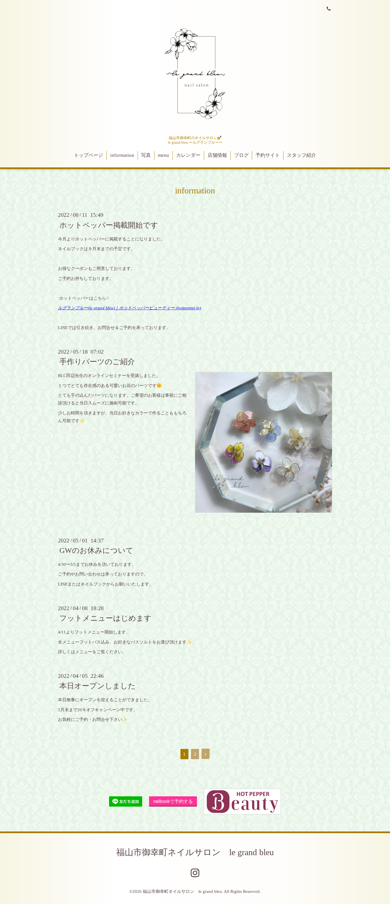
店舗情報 (217, 155)
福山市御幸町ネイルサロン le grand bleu (195, 852)
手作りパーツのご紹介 (97, 362)
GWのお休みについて (96, 550)
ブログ (241, 155)
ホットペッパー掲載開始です (108, 225)
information (122, 155)
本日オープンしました (97, 686)
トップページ (88, 155)
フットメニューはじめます (105, 618)
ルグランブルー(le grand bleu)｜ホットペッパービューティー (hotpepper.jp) (129, 308)
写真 (146, 155)
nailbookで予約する (173, 801)
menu (163, 155)
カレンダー (188, 155)
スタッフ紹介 (301, 155)
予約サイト (268, 155)
